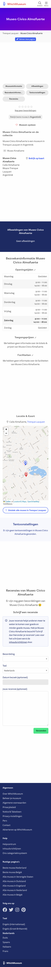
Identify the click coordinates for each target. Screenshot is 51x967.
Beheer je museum (12, 798)
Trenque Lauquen (10, 169)
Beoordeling (9, 654)
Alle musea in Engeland (14, 885)
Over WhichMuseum (13, 793)
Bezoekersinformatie (14, 92)
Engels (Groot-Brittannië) (15, 928)
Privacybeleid (9, 807)
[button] (26, 474)
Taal (5, 665)
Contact (6, 825)
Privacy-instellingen (12, 816)
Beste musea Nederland (14, 867)
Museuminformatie (13, 86)
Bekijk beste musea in (25, 117)
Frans (5, 951)
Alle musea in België (12, 894)
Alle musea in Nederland (15, 890)
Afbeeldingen (37, 86)
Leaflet (7, 501)
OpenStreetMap (33, 501)
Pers (5, 820)
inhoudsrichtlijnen (18, 642)
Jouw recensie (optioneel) (15, 689)
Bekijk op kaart (36, 158)
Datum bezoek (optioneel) (15, 677)
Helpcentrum (9, 844)
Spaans (6, 942)
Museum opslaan (27, 124)
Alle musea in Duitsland (14, 881)
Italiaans (7, 946)
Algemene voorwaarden (14, 802)
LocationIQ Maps (20, 501)
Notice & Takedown (12, 811)
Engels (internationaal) (14, 924)
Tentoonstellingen (37, 92)
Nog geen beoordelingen (25, 110)
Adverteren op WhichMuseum (17, 829)
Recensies (13, 99)
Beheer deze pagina (27, 39)
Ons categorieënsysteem (15, 853)
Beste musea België (12, 872)
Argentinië (8, 175)
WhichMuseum (16, 4)
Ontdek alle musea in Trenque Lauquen (27, 510)
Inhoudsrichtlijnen (12, 848)
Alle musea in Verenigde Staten (18, 876)
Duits (5, 937)
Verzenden (41, 730)
